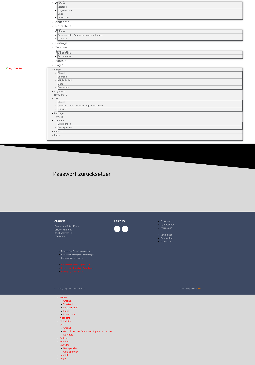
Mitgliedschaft (65, 10)
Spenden (59, 120)
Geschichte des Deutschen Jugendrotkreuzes (80, 35)
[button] (246, 71)
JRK (56, 98)
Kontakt (58, 131)
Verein (57, 69)
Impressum (166, 228)
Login (59, 65)
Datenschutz (167, 224)
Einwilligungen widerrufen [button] (72, 258)
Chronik (61, 3)
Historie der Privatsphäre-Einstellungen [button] (77, 254)
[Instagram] (125, 229)
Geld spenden (65, 127)
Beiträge (59, 113)
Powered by (190, 288)
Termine (58, 116)
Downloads (63, 87)
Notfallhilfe (63, 26)
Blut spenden (64, 52)
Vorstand (62, 6)
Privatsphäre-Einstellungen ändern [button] (75, 251)
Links (60, 13)
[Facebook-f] (117, 229)
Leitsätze (62, 109)
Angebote (59, 91)
